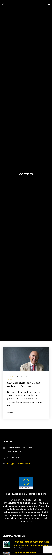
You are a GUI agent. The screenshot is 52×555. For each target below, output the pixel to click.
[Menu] (48, 4)
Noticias (9, 379)
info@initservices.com (18, 463)
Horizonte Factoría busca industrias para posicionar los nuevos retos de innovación (31, 544)
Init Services (11, 376)
